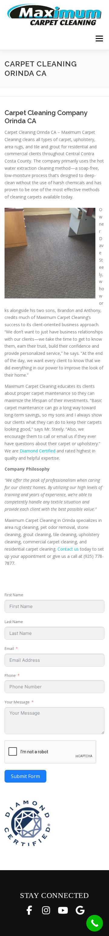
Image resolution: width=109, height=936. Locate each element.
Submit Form (25, 776)
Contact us (68, 549)
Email (9, 648)
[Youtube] (63, 910)
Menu (99, 38)
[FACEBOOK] (29, 910)
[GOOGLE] (79, 910)
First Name (14, 594)
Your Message (17, 702)
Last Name (14, 621)
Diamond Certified (37, 451)
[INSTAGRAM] (46, 910)
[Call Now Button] (94, 923)
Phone (10, 675)
